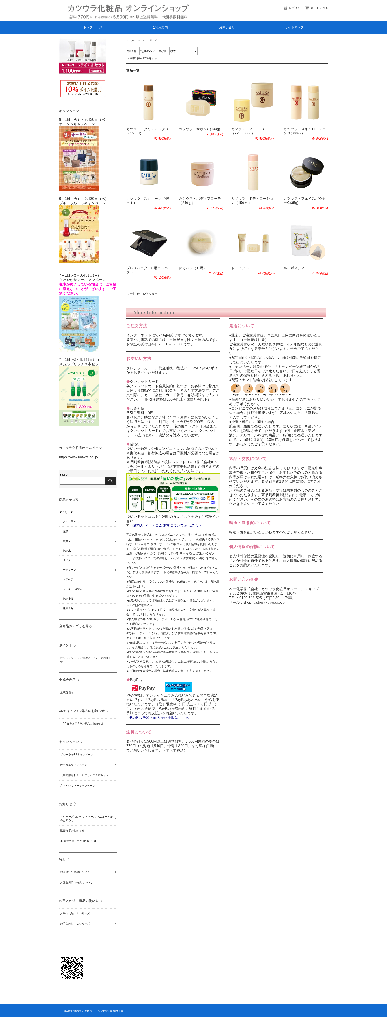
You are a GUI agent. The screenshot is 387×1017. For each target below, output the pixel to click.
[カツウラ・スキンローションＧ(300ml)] (306, 102)
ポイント (65, 645)
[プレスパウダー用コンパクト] (148, 241)
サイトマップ (294, 27)
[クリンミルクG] (148, 102)
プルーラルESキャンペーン (76, 754)
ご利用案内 (160, 27)
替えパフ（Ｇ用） (193, 268)
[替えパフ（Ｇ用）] (201, 241)
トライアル (240, 268)
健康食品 (68, 608)
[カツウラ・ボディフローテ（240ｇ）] (201, 172)
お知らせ (65, 804)
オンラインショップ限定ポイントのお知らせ (85, 659)
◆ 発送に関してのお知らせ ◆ (78, 841)
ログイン (295, 8)
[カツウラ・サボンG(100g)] (201, 102)
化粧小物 (68, 598)
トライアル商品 (72, 589)
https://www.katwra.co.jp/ (78, 457)
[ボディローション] (253, 172)
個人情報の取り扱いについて (78, 1011)
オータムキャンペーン (73, 764)
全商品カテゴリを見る (75, 626)
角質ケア (68, 541)
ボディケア (69, 569)
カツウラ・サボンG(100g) (199, 129)
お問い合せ (227, 27)
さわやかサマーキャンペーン (77, 785)
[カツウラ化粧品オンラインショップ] (59, 18)
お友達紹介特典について (75, 871)
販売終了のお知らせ (72, 830)
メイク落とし (71, 521)
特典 (62, 859)
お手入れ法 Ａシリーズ (75, 913)
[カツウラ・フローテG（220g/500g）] (253, 102)
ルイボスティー (296, 268)
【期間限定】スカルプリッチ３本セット (84, 775)
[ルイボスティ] (306, 241)
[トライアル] (253, 241)
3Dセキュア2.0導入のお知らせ (82, 711)
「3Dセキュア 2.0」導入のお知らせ (81, 723)
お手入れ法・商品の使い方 (79, 901)
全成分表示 (67, 679)
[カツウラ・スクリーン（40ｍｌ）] (148, 172)
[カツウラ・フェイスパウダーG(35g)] (306, 172)
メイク (67, 560)
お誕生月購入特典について (76, 882)
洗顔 (65, 531)
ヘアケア (68, 579)
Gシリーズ (66, 512)
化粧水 (67, 550)
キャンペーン (69, 742)
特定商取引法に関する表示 (111, 1011)
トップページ (92, 27)
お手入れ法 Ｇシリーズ (75, 923)
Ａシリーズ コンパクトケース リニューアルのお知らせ (86, 818)
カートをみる (319, 8)
